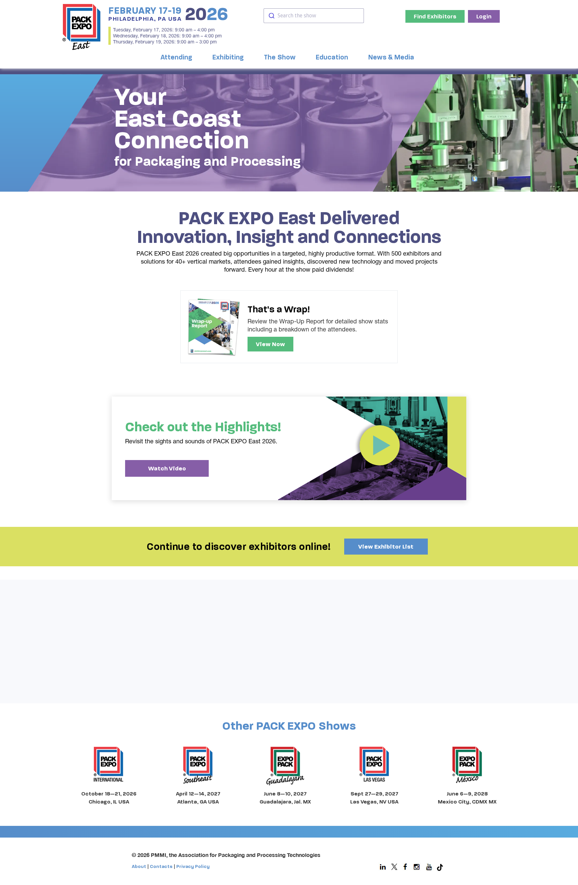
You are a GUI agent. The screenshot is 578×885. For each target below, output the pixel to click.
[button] (178, 57)
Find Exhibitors (435, 16)
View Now (270, 344)
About (139, 866)
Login (483, 16)
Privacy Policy (193, 866)
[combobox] (314, 15)
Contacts (161, 866)
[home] (81, 26)
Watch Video (167, 468)
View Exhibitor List (385, 546)
